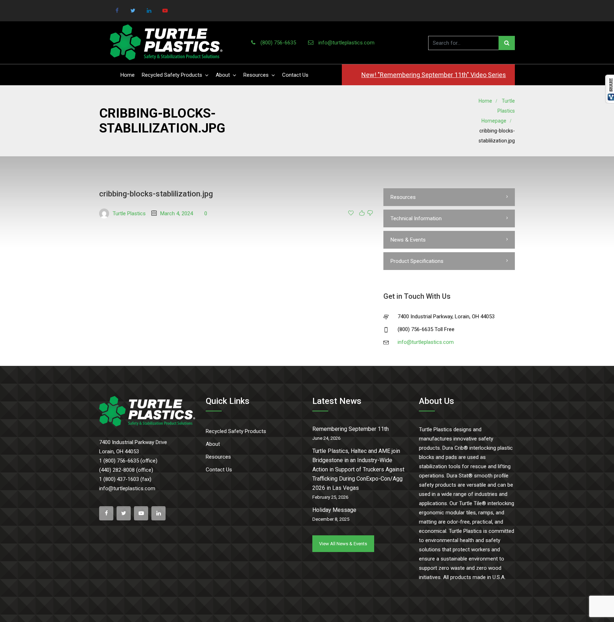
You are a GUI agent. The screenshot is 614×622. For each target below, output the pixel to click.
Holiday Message (334, 510)
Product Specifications (417, 261)
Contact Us (295, 75)
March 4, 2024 (176, 213)
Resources (256, 75)
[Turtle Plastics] (166, 42)
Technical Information (416, 218)
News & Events (408, 240)
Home (127, 75)
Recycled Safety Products (172, 75)
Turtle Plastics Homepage (498, 111)
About (223, 75)
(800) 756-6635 (278, 42)
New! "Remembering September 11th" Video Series (433, 75)
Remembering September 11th (350, 429)
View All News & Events (343, 543)
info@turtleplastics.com (346, 42)
